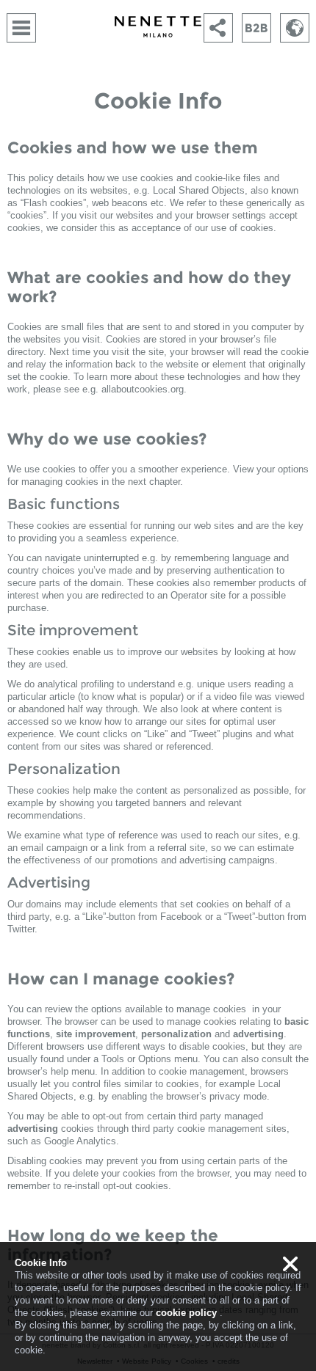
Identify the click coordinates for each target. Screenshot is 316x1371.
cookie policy (186, 1312)
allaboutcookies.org (142, 389)
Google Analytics (80, 1141)
